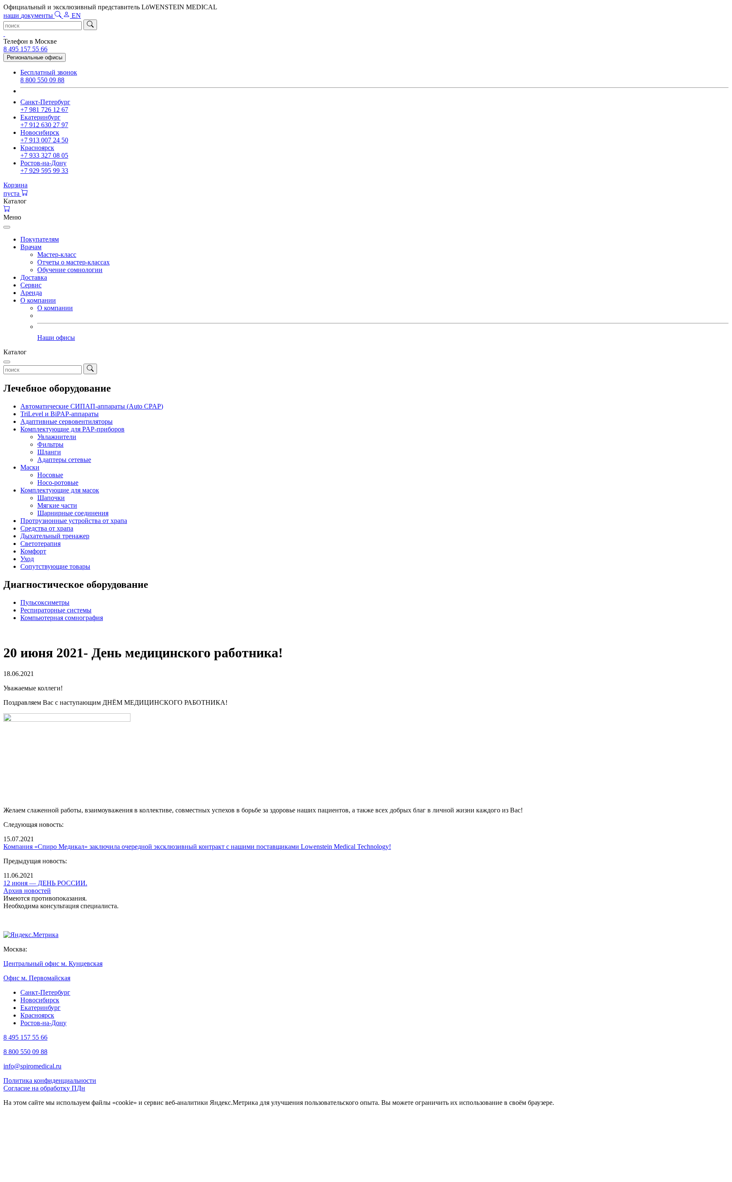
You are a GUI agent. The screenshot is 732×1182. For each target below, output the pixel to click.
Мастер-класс (56, 254)
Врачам (31, 246)
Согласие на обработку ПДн (44, 1088)
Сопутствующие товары (55, 566)
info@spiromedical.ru (32, 1066)
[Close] (6, 227)
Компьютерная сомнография (61, 617)
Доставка (33, 277)
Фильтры (50, 444)
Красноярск (37, 1015)
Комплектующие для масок (59, 490)
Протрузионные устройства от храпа (73, 520)
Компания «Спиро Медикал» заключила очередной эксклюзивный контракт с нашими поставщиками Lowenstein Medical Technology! (197, 846)
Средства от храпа (46, 528)
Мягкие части (57, 505)
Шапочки (51, 497)
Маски (29, 467)
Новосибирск (39, 1000)
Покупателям (39, 239)
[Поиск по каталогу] (59, 15)
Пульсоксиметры (44, 602)
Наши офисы (56, 337)
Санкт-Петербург (45, 992)
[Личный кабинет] (67, 15)
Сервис (31, 285)
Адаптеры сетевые (64, 459)
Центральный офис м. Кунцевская (53, 963)
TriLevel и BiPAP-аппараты (59, 413)
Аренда (31, 292)
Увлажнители (56, 436)
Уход (27, 558)
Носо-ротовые (57, 482)
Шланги (49, 452)
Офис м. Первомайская (36, 978)
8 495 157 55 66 (25, 49)
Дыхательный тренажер (54, 536)
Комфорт (33, 551)
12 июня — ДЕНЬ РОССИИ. (45, 883)
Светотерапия (40, 543)
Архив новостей (27, 890)
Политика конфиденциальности (49, 1080)
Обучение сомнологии (70, 269)
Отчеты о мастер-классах (73, 262)
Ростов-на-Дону (43, 1022)
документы (29, 15)
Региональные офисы (34, 57)
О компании (38, 300)
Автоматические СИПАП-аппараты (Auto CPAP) (91, 406)
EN (76, 15)
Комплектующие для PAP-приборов (72, 429)
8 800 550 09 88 (25, 1051)
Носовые (50, 474)
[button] (366, 201)
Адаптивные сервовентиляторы (66, 421)
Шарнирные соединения (72, 513)
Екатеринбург (40, 1007)
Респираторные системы (56, 610)
